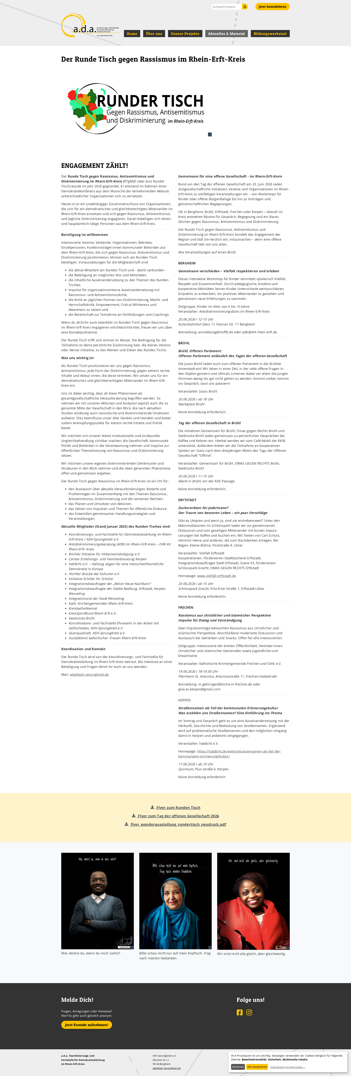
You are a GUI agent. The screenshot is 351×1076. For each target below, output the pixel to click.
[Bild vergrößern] (136, 108)
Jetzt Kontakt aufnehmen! (86, 1025)
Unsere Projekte (185, 33)
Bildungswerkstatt (270, 33)
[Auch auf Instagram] (249, 1012)
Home (132, 33)
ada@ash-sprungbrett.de (89, 674)
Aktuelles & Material (226, 33)
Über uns (154, 33)
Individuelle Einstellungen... (287, 1067)
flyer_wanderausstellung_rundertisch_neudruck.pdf (178, 824)
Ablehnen (238, 1067)
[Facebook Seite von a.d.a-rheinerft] (240, 1012)
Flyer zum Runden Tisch (178, 807)
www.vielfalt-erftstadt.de (216, 576)
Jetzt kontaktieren (272, 6)
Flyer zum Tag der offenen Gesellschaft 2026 (178, 815)
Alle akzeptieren (257, 1067)
